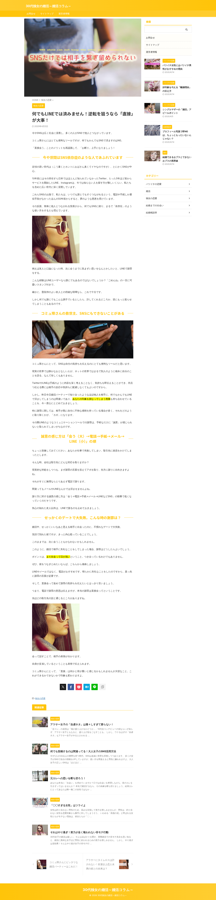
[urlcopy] (102, 687)
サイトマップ (47, 13)
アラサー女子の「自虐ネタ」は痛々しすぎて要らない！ (82, 724)
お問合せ (31, 13)
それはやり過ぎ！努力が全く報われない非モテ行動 (79, 832)
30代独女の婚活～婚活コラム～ (48, 6)
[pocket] (79, 687)
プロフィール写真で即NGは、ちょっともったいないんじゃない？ (177, 135)
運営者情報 (64, 13)
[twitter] (63, 687)
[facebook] (71, 687)
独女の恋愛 (40, 698)
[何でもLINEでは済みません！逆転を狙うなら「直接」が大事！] (86, 687)
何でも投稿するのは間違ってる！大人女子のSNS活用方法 (83, 751)
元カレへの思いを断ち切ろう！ (68, 778)
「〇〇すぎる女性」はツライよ (68, 805)
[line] (94, 687)
